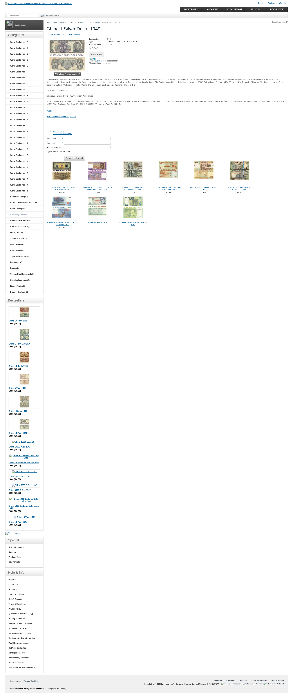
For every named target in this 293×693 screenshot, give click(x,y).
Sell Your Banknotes (17, 648)
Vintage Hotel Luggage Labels (23, 274)
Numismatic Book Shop (19, 628)
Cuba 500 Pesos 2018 (97, 222)
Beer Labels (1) (17, 250)
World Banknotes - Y (19, 185)
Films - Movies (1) (17, 286)
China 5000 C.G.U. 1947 (20, 490)
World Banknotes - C (19, 54)
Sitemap (12, 552)
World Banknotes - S (19, 149)
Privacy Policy (15, 609)
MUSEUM (255, 9)
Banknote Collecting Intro (20, 633)
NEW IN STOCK (277, 9)
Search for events (16, 547)
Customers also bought (62, 134)
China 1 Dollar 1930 (18, 411)
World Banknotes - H (19, 84)
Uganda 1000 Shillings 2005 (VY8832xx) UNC (239, 188)
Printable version (278, 22)
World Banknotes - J (19, 96)
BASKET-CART (191, 9)
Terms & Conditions (17, 604)
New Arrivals (14, 562)
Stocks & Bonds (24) (19, 238)
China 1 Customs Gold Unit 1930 (24, 463)
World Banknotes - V (19, 167)
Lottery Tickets (16, 232)
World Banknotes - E (19, 66)
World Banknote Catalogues (21, 624)
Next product (76, 34)
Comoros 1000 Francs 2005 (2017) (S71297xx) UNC (61, 223)
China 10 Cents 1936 (18, 366)
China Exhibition (94, 22)
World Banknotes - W (19, 173)
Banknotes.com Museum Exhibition (24, 681)
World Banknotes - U (19, 161)
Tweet (49, 111)
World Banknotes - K (19, 102)
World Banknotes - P (19, 131)
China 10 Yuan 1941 (18, 433)
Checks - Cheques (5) (19, 227)
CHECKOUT (212, 9)
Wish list (282, 3)
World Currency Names (19, 643)
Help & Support (15, 599)
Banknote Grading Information (22, 638)
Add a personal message (59, 151)
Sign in (261, 3)
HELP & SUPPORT (234, 9)
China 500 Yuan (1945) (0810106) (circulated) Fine (62, 188)
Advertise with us (16, 663)
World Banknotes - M (19, 113)
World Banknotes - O (19, 125)
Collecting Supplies (18, 215)
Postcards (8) (16, 262)
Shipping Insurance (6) (20, 280)
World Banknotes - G (19, 78)
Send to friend (58, 131)
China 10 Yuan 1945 (18, 522)
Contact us (13, 584)
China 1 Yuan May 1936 (19, 344)
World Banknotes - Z (19, 191)
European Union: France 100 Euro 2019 (133, 223)
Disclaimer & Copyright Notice (22, 667)
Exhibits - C (82, 22)
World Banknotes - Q (19, 137)
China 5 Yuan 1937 (17, 388)
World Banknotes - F (19, 72)
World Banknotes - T (19, 155)
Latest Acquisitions (17, 594)
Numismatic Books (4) (20, 221)
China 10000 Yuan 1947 (19, 447)
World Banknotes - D (19, 60)
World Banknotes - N (19, 119)
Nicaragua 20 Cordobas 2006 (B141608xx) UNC (168, 188)
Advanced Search (52, 15)
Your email (51, 143)
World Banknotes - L (19, 107)
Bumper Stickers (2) (19, 292)
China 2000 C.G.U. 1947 (20, 476)
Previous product (56, 34)
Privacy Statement (17, 619)
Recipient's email (54, 147)
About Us (13, 589)
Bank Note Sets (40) (19, 197)
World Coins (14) (17, 209)
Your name (51, 139)
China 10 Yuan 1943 (18, 321)
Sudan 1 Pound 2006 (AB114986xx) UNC (204, 188)
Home (49, 22)
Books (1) (14, 268)
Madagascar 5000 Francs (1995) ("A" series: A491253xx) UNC (97, 188)
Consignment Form (17, 653)
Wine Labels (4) (17, 244)
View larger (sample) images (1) (68, 74)
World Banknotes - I (18, 90)
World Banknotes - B (19, 48)
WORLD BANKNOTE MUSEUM (64, 22)
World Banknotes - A (19, 42)
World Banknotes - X (19, 179)
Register (271, 3)
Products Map (15, 557)
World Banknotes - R (19, 143)
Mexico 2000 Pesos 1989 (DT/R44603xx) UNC (132, 188)
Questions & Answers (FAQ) (21, 614)
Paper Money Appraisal (19, 658)
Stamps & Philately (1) (19, 256)
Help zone (13, 580)
